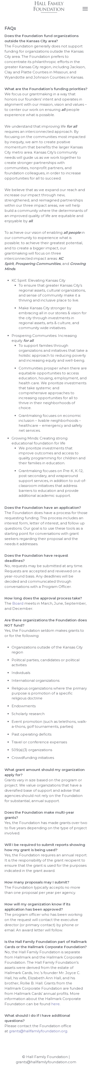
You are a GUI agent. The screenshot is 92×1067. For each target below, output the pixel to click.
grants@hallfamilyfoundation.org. (38, 1031)
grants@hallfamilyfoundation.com (46, 1062)
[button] (85, 8)
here (55, 1004)
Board (17, 603)
